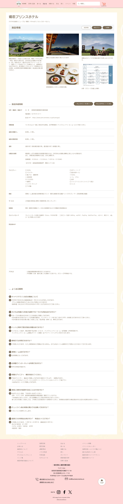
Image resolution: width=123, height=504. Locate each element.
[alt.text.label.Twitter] (70, 492)
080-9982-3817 (49, 482)
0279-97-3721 (50, 479)
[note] (52, 492)
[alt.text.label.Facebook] (64, 492)
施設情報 (86, 27)
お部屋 (107, 27)
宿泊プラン (97, 27)
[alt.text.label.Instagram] (58, 492)
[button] (68, 4)
